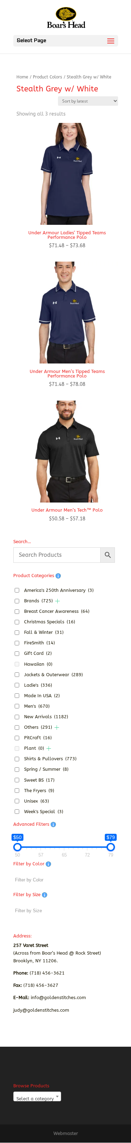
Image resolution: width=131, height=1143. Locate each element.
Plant (34, 748)
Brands (38, 600)
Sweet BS (39, 780)
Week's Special (43, 811)
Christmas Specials (49, 621)
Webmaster (65, 1133)
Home (22, 77)
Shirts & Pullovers (50, 758)
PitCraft (38, 737)
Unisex (36, 801)
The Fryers (39, 790)
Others (38, 727)
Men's (37, 706)
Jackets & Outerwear (53, 674)
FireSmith (39, 642)
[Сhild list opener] (57, 601)
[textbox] (37, 1099)
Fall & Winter (44, 632)
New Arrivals (46, 716)
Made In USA (42, 695)
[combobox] (37, 1096)
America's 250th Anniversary (59, 590)
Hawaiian (38, 664)
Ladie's (38, 685)
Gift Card (38, 653)
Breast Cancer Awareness (56, 611)
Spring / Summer (46, 769)
